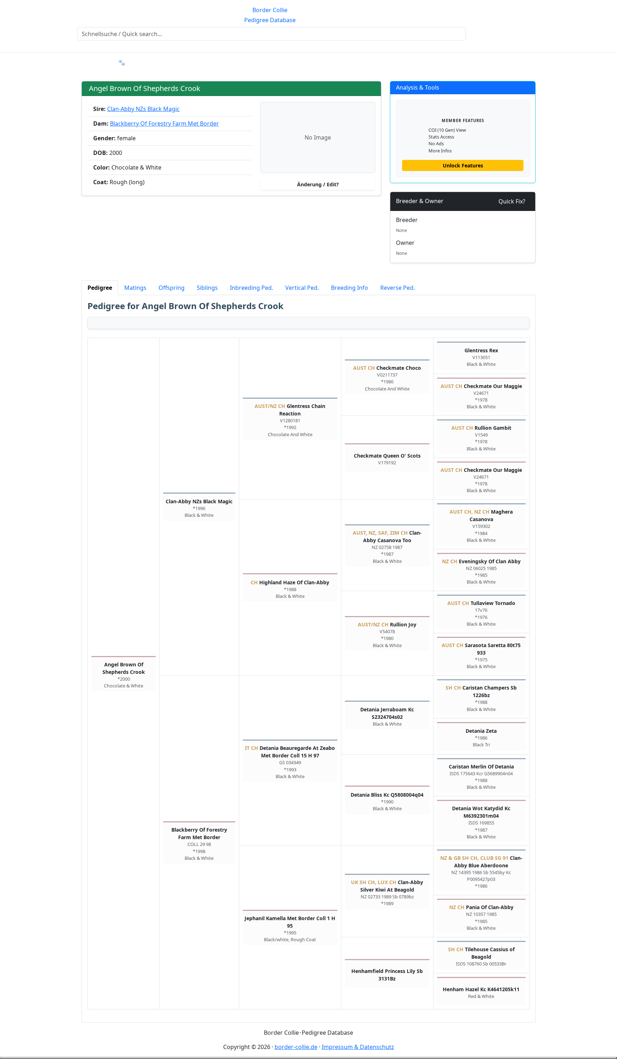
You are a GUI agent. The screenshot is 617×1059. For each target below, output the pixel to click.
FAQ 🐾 (115, 62)
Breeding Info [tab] (349, 288)
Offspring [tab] (172, 288)
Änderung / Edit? (318, 184)
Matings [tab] (135, 288)
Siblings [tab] (207, 288)
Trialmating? (147, 62)
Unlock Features (463, 165)
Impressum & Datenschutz (358, 1047)
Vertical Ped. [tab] (302, 288)
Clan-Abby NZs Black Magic (143, 109)
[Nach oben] (308, 1058)
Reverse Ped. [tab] (397, 288)
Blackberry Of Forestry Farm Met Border (164, 123)
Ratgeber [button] (26, 62)
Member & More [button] (72, 62)
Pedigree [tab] (99, 288)
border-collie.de (296, 1047)
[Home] (7, 58)
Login (574, 62)
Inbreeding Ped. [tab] (251, 288)
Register (598, 62)
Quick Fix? (511, 201)
